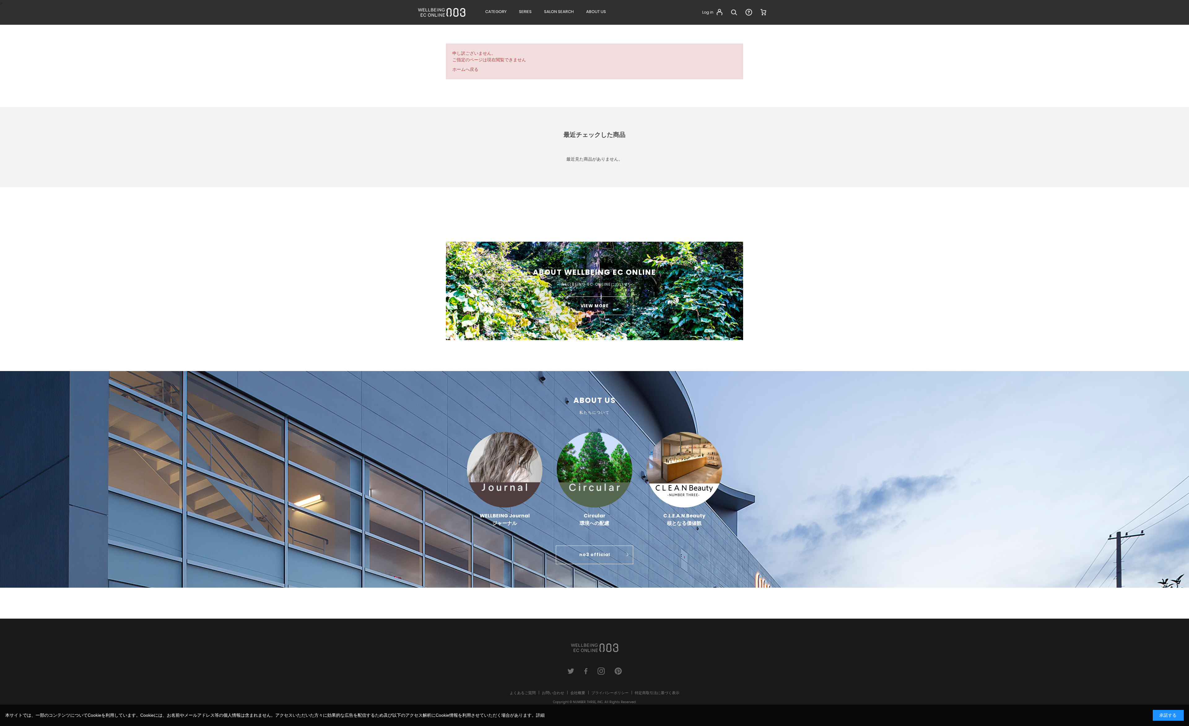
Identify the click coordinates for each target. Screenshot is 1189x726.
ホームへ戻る (465, 69)
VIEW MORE (595, 306)
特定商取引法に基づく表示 (657, 693)
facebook (586, 671)
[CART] (763, 12)
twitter (570, 671)
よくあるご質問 (523, 693)
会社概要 (577, 693)
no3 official (594, 554)
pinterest (618, 671)
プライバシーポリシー (610, 693)
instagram (601, 671)
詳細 (540, 715)
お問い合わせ (553, 693)
